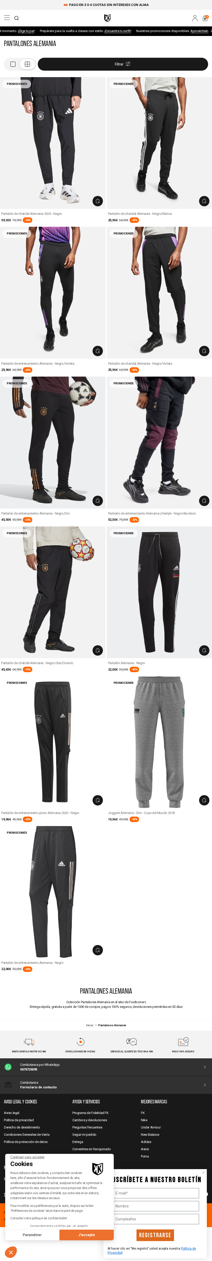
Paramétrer (32, 1235)
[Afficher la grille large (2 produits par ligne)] (20, 64)
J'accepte (86, 1235)
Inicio (89, 1025)
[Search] (16, 18)
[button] (11, 1252)
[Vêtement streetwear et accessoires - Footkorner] (107, 18)
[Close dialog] (203, 1172)
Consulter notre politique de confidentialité (38, 1218)
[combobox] (16, 18)
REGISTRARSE (155, 1235)
